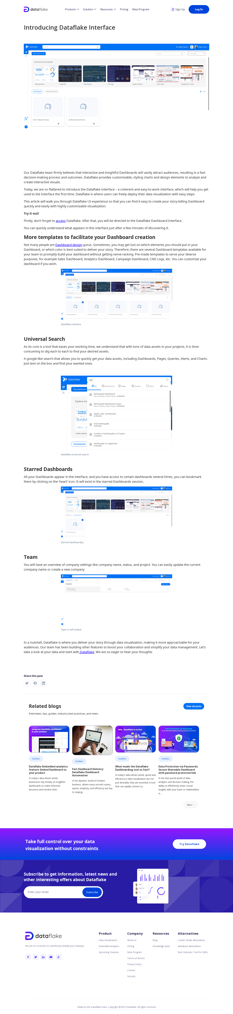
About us (131, 940)
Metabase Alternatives (189, 946)
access (61, 221)
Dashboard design (68, 245)
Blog (155, 940)
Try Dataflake (189, 844)
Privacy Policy (134, 964)
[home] (36, 9)
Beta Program (140, 9)
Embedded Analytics (109, 946)
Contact (131, 970)
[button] (72, 9)
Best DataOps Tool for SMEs (193, 952)
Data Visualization (108, 940)
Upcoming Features (109, 952)
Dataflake (86, 652)
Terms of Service (136, 958)
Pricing (124, 9)
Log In (199, 9)
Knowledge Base (161, 946)
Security (131, 976)
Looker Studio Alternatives (191, 940)
